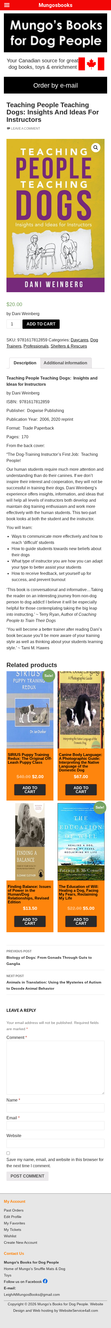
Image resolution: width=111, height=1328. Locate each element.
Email (13, 1118)
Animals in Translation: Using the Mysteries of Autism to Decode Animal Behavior (53, 982)
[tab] (25, 363)
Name (13, 1100)
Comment (16, 1037)
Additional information (65, 363)
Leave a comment (25, 128)
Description (25, 363)
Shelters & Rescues (69, 346)
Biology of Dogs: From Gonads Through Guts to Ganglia (49, 957)
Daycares (79, 340)
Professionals (36, 346)
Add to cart (41, 324)
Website (13, 1135)
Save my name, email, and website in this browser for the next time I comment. (55, 1162)
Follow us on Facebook (23, 1282)
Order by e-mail (55, 85)
